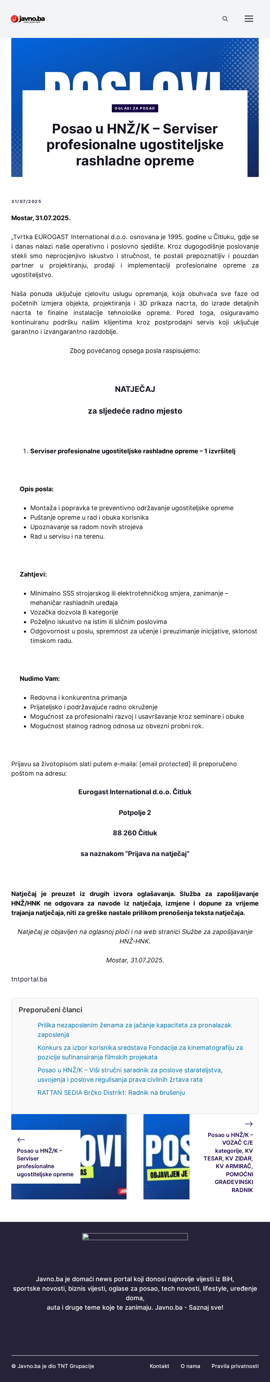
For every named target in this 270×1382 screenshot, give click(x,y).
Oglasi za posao (135, 108)
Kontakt (159, 1366)
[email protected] (165, 764)
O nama (190, 1366)
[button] (225, 18)
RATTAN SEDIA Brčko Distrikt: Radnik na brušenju (111, 1092)
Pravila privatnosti (235, 1366)
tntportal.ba (29, 979)
